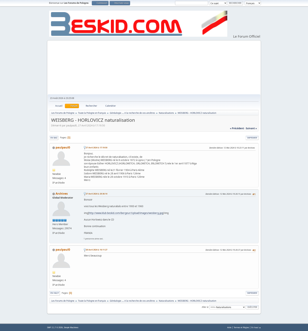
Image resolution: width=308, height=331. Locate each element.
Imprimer (252, 137)
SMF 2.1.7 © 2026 (55, 327)
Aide (229, 327)
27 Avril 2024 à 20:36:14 (96, 193)
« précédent (237, 128)
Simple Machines (71, 327)
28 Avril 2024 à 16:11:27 (96, 249)
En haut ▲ (256, 327)
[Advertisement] (154, 68)
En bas (53, 137)
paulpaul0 (63, 147)
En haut (54, 293)
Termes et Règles (241, 327)
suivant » (251, 128)
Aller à (205, 306)
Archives (62, 194)
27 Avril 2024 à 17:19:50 (96, 147)
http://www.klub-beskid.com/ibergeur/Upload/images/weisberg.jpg (126, 213)
